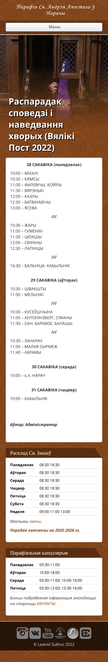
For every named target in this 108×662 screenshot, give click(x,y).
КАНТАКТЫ (46, 604)
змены (35, 521)
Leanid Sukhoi (51, 644)
